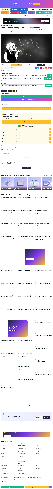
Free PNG (39, 12)
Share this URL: (4, 83)
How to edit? (11, 149)
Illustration (31, 31)
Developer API (38, 468)
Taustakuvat (42, 479)
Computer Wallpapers (22, 459)
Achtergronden (15, 479)
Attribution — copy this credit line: (8, 73)
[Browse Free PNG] (43, 12)
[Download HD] (50, 129)
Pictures (22, 12)
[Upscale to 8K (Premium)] (50, 142)
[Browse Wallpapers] (8, 12)
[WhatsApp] (43, 68)
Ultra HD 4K (10, 90)
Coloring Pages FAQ (22, 473)
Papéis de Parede (33, 477)
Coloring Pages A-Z (4, 473)
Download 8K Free (37, 487)
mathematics (29, 407)
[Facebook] (36, 68)
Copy (50, 75)
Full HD (5, 90)
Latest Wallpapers (4, 451)
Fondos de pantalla (6, 479)
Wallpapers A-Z (4, 465)
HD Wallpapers (21, 456)
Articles (2, 456)
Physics (13, 31)
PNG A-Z (2, 471)
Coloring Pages (47, 13)
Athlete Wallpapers (22, 461)
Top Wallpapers (4, 453)
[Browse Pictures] (26, 12)
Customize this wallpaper (27, 99)
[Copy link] (51, 68)
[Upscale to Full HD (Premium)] (50, 132)
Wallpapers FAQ (21, 465)
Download (26, 122)
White (23, 31)
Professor (3, 31)
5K (14, 116)
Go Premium (6, 9)
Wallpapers (4, 12)
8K (16, 90)
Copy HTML (48, 78)
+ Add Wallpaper (15, 9)
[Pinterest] (41, 68)
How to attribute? (4, 80)
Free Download (27, 96)
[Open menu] (51, 9)
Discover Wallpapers (5, 450)
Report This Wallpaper (5, 153)
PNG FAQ (20, 471)
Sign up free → (46, 417)
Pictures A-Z (3, 468)
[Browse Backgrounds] (18, 12)
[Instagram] (46, 68)
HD (1, 90)
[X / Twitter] (38, 68)
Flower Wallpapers (21, 451)
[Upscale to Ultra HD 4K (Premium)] (50, 135)
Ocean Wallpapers (21, 453)
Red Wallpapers (21, 446)
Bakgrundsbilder (24, 477)
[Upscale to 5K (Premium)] (50, 138)
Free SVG (30, 12)
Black (20, 31)
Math (10, 25)
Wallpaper (17, 477)
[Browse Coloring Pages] (51, 12)
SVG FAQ (20, 470)
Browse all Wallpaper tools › (46, 175)
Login (32, 9)
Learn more (38, 417)
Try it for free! (26, 108)
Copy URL (49, 85)
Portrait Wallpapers (22, 448)
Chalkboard (7, 31)
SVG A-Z (2, 470)
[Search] (47, 9)
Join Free (25, 9)
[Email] (49, 68)
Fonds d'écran (22, 479)
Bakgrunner (35, 479)
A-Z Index (3, 446)
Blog (36, 465)
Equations (26, 31)
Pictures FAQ (20, 468)
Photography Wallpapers (23, 450)
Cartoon (17, 31)
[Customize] (50, 487)
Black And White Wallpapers (23, 458)
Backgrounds (13, 12)
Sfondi (40, 477)
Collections (3, 448)
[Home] (1, 25)
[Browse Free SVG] (34, 12)
